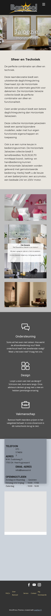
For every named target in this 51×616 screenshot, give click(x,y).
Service (25, 593)
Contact (33, 593)
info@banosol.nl (23, 470)
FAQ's (8, 593)
